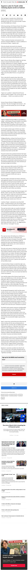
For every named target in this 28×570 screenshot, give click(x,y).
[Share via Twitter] (6, 15)
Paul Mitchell (3, 10)
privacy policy (21, 368)
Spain (3, 398)
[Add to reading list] (25, 15)
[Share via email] (18, 15)
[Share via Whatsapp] (10, 15)
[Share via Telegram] (14, 15)
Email (3, 359)
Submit (14, 374)
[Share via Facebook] (3, 15)
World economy (5, 395)
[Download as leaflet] (21, 15)
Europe (20, 395)
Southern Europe (13, 395)
